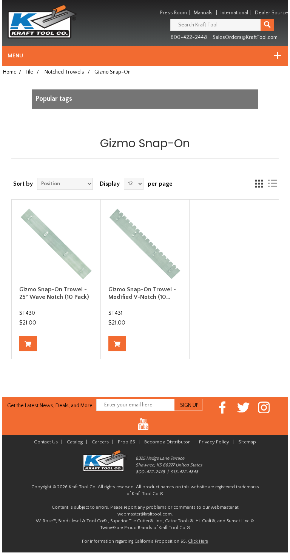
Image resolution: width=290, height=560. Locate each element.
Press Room (173, 13)
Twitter (243, 407)
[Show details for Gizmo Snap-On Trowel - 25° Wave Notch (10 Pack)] (56, 244)
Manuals (203, 13)
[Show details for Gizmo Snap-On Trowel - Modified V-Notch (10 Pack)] (145, 244)
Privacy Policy (214, 442)
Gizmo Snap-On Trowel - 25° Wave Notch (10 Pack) (54, 293)
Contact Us (46, 442)
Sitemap (247, 442)
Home (10, 72)
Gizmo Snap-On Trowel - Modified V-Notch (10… (142, 293)
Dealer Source (271, 13)
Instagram (264, 407)
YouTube (143, 424)
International (234, 13)
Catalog (75, 442)
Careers (100, 442)
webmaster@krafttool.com (144, 514)
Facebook (222, 407)
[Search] (267, 25)
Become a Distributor (167, 442)
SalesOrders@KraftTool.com (245, 37)
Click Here (198, 541)
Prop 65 (126, 442)
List (272, 184)
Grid (258, 184)
